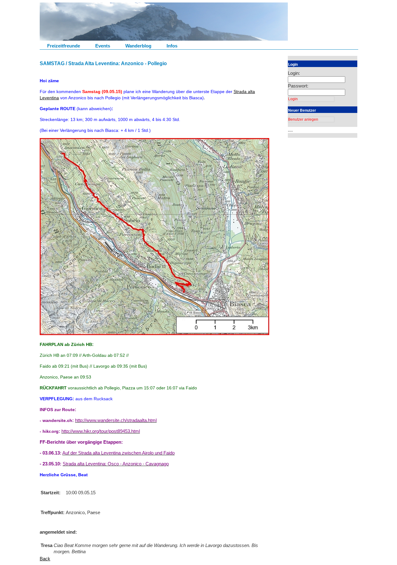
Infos (172, 45)
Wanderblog (138, 45)
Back (45, 558)
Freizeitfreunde (63, 45)
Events (102, 45)
